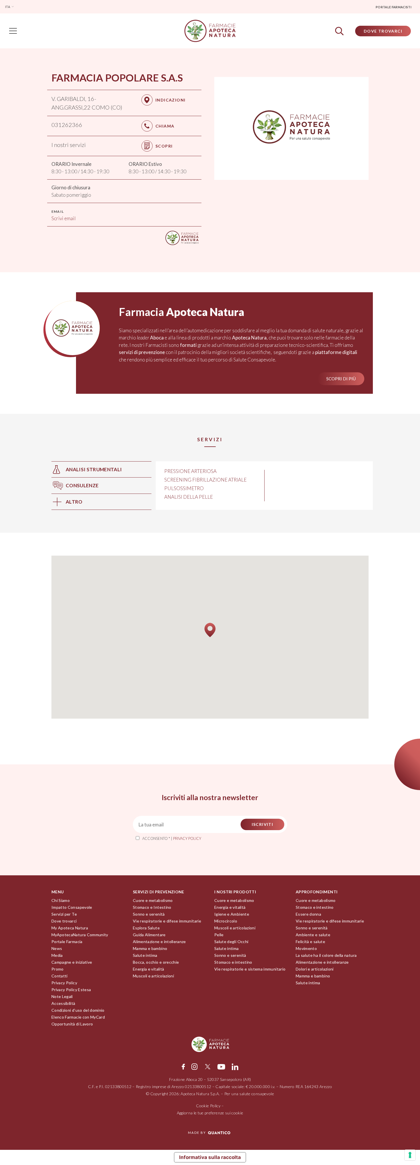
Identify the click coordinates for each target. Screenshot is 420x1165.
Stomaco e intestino (233, 962)
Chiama (164, 126)
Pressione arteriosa (190, 471)
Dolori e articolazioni (315, 969)
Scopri (164, 146)
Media (57, 955)
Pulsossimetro (184, 488)
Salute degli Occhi (231, 941)
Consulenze (82, 485)
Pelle (219, 934)
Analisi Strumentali (94, 469)
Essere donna (308, 914)
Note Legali (62, 996)
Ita (8, 7)
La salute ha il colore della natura (326, 955)
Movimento (306, 948)
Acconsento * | (171, 838)
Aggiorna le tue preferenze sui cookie (210, 1112)
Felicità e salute (310, 941)
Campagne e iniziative (71, 962)
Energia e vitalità (148, 969)
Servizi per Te (64, 914)
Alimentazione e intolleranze (159, 941)
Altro (74, 502)
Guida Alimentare (149, 934)
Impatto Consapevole (71, 907)
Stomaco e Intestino (152, 907)
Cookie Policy (208, 1105)
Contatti (59, 975)
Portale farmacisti (393, 7)
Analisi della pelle (188, 497)
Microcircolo (225, 921)
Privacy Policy (64, 982)
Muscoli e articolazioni (153, 975)
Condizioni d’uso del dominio (78, 1010)
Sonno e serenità (149, 914)
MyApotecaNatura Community (79, 934)
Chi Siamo (60, 900)
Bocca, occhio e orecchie (156, 962)
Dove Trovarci (383, 31)
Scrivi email (63, 218)
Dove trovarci (64, 921)
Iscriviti (262, 824)
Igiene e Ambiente (231, 914)
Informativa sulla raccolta (210, 1157)
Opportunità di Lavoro (72, 1023)
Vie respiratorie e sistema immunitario (249, 969)
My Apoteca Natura (69, 927)
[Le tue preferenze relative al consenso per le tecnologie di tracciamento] (410, 1155)
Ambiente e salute (313, 934)
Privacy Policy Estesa (71, 989)
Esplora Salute (146, 927)
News (56, 948)
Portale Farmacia (67, 941)
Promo (57, 969)
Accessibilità (63, 1003)
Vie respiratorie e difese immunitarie (167, 921)
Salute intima (145, 955)
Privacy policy (187, 838)
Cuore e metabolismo (153, 900)
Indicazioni (170, 100)
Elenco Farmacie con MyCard (78, 1017)
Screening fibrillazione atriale (205, 480)
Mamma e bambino (150, 948)
